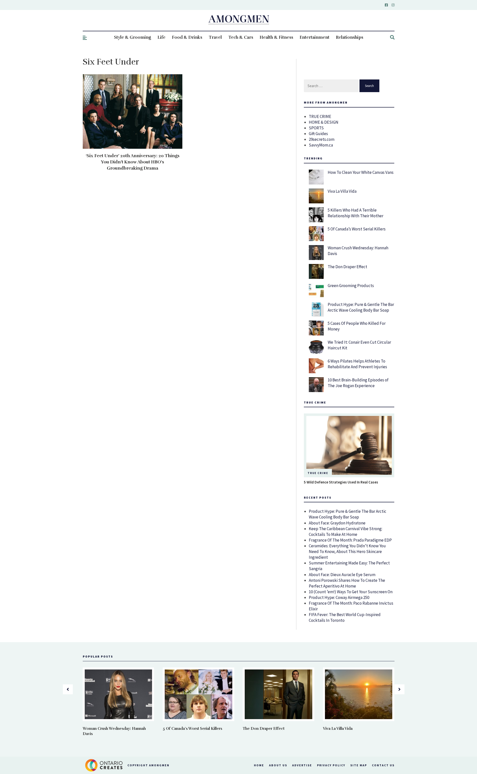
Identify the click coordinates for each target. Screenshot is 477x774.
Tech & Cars (240, 37)
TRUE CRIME (320, 116)
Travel (215, 37)
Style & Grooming (132, 37)
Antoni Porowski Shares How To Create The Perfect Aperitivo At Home (347, 583)
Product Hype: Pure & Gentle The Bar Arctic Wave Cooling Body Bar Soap (361, 307)
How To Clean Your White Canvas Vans (361, 172)
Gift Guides (318, 133)
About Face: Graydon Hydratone (337, 523)
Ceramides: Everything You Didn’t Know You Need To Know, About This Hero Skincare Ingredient (347, 551)
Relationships (349, 37)
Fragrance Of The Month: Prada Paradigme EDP (350, 540)
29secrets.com (321, 139)
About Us (278, 765)
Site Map (358, 765)
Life (161, 37)
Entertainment (314, 37)
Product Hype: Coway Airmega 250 (339, 597)
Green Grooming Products (351, 285)
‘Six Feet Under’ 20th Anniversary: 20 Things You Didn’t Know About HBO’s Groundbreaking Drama (132, 162)
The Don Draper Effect (347, 266)
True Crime (318, 473)
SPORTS (316, 128)
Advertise (302, 765)
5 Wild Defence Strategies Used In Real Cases (341, 482)
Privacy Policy (331, 765)
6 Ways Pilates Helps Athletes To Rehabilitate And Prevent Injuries (357, 363)
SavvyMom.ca (321, 145)
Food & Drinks (187, 37)
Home (259, 765)
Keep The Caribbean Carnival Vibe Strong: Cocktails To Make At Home (345, 531)
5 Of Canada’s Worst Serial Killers (357, 229)
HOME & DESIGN (323, 122)
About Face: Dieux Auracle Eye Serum (342, 574)
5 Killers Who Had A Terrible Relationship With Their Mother (355, 213)
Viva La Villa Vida (342, 191)
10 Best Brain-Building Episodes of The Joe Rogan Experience (358, 382)
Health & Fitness (276, 37)
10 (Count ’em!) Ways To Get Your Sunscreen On (351, 591)
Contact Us (383, 765)
